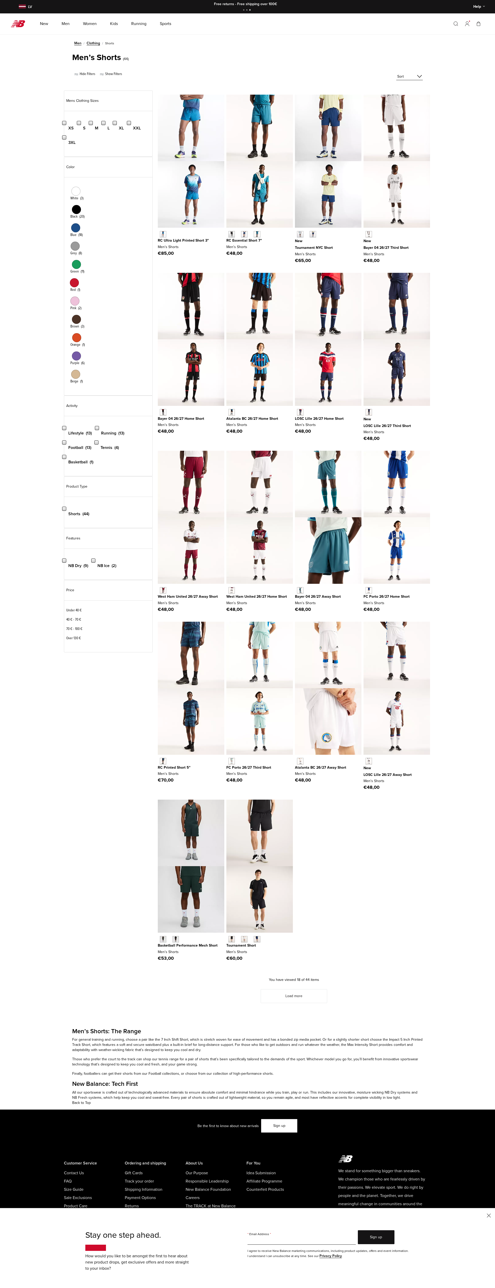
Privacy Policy (330, 1256)
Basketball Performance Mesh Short (188, 945)
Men (77, 43)
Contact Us (74, 1173)
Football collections (163, 1073)
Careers (193, 1197)
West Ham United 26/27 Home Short (256, 596)
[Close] (489, 1215)
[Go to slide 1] (244, 10)
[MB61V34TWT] (244, 939)
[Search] (456, 24)
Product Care (75, 1206)
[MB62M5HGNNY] (313, 234)
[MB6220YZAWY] (163, 590)
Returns (132, 1206)
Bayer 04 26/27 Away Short (318, 596)
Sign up (279, 1125)
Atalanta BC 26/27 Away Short (320, 767)
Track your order (139, 1181)
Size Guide (74, 1189)
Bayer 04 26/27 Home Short (181, 418)
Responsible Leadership (207, 1181)
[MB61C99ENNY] (244, 234)
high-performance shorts (252, 1073)
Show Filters (113, 74)
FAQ (68, 1181)
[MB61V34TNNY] (257, 939)
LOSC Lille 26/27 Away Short (388, 775)
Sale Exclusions (78, 1197)
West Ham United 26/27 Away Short (188, 596)
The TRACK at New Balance (211, 1206)
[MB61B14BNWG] (163, 939)
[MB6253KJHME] (300, 412)
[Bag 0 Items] (478, 23)
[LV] (21, 6)
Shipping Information (143, 1189)
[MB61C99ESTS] (257, 234)
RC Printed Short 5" (174, 767)
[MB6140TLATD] (163, 234)
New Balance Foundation (208, 1189)
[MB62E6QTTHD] (231, 761)
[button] (467, 24)
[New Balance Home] (20, 23)
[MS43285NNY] (163, 761)
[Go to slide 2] (247, 10)
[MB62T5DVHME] (369, 590)
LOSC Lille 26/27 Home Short (319, 418)
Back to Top (81, 1103)
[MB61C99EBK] (231, 234)
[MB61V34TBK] (231, 939)
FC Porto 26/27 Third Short (248, 767)
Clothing (93, 43)
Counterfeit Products (265, 1189)
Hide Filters (87, 74)
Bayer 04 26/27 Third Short (386, 247)
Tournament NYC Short (314, 247)
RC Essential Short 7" (244, 240)
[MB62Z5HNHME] (163, 412)
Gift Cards (134, 1173)
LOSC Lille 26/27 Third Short (387, 426)
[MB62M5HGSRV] (300, 234)
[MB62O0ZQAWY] (369, 761)
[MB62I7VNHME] (231, 412)
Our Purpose (197, 1173)
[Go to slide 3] (250, 10)
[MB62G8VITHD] (369, 412)
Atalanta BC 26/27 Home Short (252, 418)
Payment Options (140, 1197)
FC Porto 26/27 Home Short (387, 596)
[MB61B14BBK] (175, 939)
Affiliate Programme (264, 1181)
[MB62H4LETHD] (369, 234)
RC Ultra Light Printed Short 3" (183, 240)
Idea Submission (261, 1173)
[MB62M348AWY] (300, 590)
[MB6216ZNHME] (231, 590)
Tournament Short (241, 945)
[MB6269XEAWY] (300, 761)
